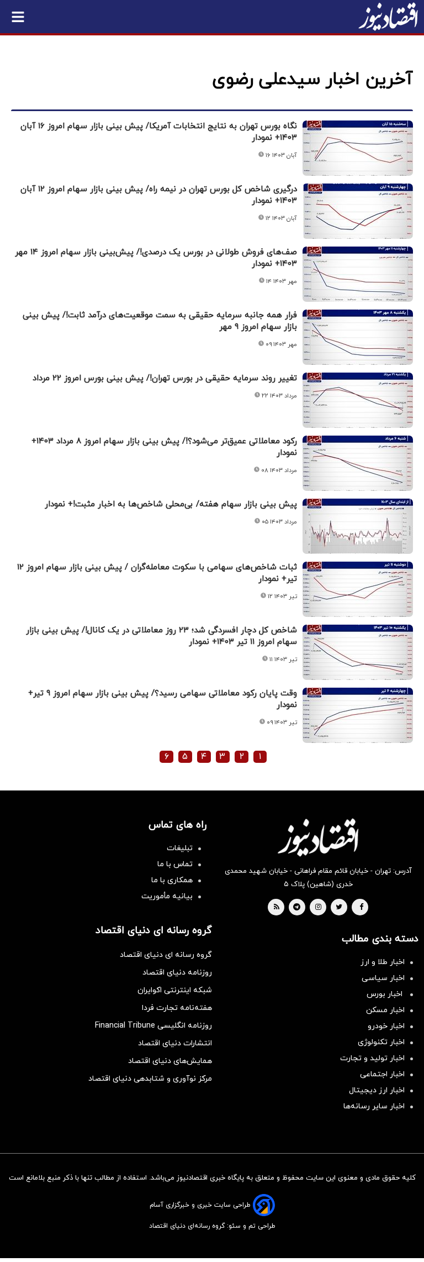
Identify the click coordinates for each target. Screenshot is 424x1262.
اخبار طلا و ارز (383, 962)
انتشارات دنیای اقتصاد (175, 1043)
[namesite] (388, 16)
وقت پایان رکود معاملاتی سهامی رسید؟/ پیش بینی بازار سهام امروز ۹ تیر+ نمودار (162, 699)
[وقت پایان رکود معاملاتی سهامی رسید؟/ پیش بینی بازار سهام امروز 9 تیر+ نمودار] (358, 715)
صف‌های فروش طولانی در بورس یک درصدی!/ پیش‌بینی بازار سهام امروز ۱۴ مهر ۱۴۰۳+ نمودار (156, 258)
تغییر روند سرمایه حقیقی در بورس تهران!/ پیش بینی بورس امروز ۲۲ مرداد (165, 378)
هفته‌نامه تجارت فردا (177, 1008)
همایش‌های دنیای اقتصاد (170, 1061)
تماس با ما (175, 864)
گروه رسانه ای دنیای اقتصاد (166, 955)
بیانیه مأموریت (167, 896)
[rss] (276, 908)
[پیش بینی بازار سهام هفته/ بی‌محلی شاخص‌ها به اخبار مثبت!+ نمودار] (358, 526)
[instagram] (318, 908)
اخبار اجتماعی (382, 1074)
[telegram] (296, 908)
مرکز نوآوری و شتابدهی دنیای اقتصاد (150, 1079)
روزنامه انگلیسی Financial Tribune (153, 1025)
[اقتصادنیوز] (318, 837)
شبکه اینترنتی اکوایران (174, 990)
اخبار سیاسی (383, 978)
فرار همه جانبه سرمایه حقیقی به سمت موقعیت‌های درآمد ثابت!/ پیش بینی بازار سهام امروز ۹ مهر (160, 321)
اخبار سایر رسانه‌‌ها (374, 1106)
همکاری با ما (172, 880)
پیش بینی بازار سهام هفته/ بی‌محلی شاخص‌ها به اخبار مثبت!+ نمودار (171, 504)
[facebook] (361, 908)
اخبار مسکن (385, 1010)
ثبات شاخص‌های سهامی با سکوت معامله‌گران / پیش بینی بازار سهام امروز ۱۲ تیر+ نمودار (157, 573)
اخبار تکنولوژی (381, 1042)
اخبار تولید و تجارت (372, 1058)
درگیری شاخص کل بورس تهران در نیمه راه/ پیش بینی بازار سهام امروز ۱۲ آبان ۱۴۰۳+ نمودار (158, 195)
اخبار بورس (386, 994)
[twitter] (339, 908)
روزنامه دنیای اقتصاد (177, 972)
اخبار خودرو (386, 1026)
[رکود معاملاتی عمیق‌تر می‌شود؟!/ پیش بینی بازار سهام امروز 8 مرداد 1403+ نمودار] (358, 463)
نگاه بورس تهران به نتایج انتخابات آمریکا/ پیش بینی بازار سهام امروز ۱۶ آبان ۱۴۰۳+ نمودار (158, 132)
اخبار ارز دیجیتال (377, 1090)
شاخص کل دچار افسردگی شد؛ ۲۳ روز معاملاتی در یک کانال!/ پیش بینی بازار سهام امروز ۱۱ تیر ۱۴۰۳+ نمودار (161, 636)
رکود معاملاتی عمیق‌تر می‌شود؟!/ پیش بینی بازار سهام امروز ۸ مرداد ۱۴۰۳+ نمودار (164, 447)
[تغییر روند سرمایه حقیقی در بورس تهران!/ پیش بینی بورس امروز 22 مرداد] (358, 400)
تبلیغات (180, 848)
